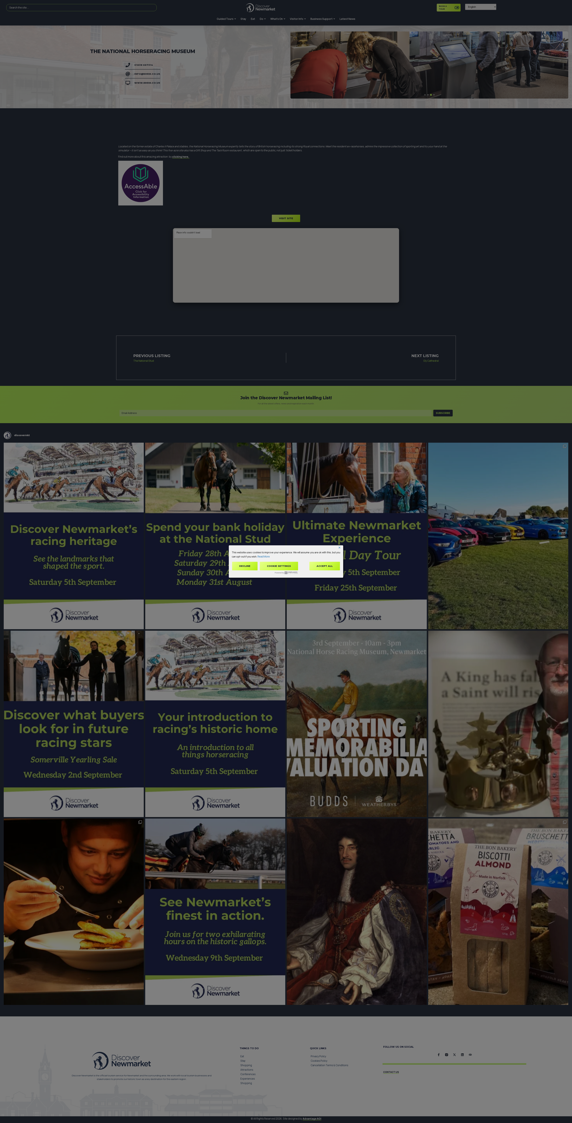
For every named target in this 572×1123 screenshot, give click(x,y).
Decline (244, 566)
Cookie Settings (279, 566)
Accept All (325, 566)
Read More (264, 556)
